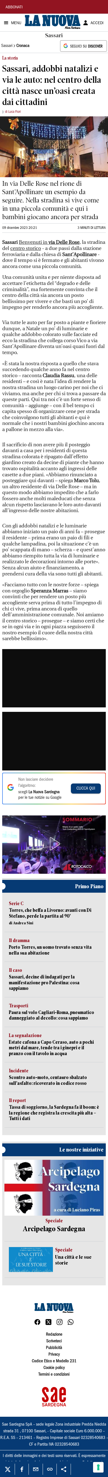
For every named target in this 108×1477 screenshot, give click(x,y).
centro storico (25, 248)
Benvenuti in (49, 242)
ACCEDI (97, 23)
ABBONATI (14, 7)
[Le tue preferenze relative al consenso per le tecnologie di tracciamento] (98, 1467)
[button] (54, 843)
